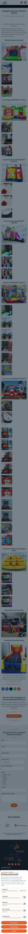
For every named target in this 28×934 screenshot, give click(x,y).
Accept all (14, 931)
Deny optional (14, 922)
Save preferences (14, 927)
